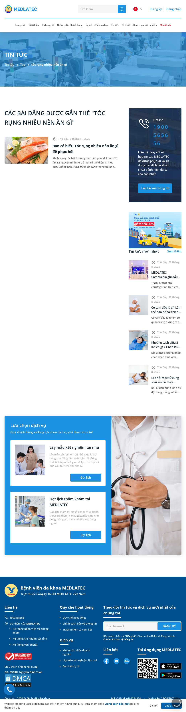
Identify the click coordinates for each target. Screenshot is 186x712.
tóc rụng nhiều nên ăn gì (49, 65)
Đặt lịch (85, 478)
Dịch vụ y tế (48, 24)
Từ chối (152, 705)
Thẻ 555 (126, 24)
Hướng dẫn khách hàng (69, 24)
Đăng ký (156, 9)
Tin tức (115, 24)
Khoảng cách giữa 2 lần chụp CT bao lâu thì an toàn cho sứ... (164, 347)
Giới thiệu (34, 24)
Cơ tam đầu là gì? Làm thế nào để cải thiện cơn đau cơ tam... (166, 312)
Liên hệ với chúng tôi (155, 188)
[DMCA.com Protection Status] (18, 680)
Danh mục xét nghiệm (145, 24)
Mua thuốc (165, 24)
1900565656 (17, 617)
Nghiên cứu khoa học (97, 24)
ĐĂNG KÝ (169, 626)
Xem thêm (174, 251)
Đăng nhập (173, 9)
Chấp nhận (171, 705)
